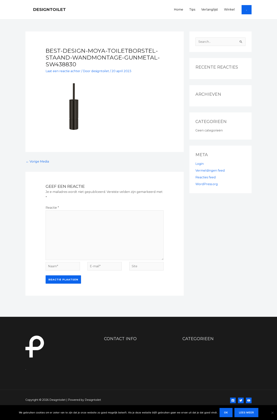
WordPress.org (206, 184)
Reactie (52, 207)
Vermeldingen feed (210, 170)
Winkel (229, 9)
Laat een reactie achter (63, 71)
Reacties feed (205, 177)
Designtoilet (49, 9)
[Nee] (272, 413)
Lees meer (246, 412)
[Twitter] (241, 400)
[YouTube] (249, 400)
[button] (247, 9)
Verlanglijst (209, 9)
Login (199, 164)
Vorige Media (37, 161)
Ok (226, 412)
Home (178, 9)
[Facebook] (233, 400)
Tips (192, 9)
